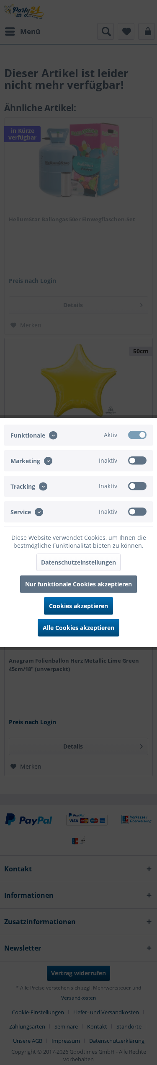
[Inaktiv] (137, 460)
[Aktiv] (137, 434)
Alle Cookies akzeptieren (78, 628)
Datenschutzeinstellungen (78, 562)
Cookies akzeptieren (78, 606)
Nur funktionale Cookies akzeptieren (78, 584)
